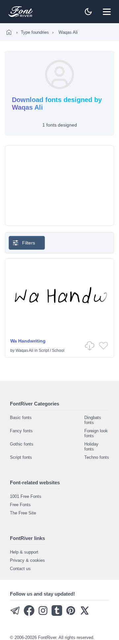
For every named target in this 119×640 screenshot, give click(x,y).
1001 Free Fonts (25, 496)
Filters (28, 242)
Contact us (20, 568)
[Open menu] (107, 12)
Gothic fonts (21, 444)
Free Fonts (20, 504)
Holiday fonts (91, 447)
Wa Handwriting (28, 341)
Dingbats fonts (92, 420)
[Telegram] (15, 614)
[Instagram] (43, 614)
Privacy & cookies (27, 560)
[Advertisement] (59, 185)
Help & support (24, 552)
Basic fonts (21, 417)
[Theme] (88, 12)
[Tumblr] (57, 614)
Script (44, 350)
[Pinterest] (70, 614)
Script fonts (21, 457)
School (58, 350)
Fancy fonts (21, 430)
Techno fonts (96, 457)
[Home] (9, 32)
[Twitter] (84, 614)
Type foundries (35, 32)
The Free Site (23, 512)
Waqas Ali (24, 350)
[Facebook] (29, 614)
